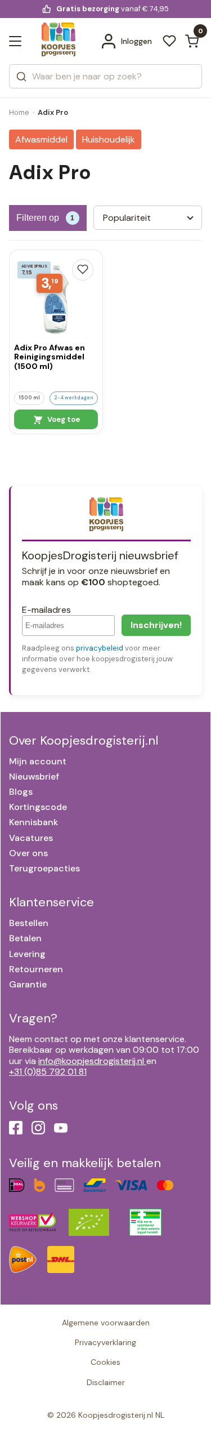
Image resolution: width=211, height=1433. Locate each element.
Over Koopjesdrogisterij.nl (83, 740)
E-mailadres (46, 610)
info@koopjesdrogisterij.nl (91, 1061)
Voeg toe (63, 419)
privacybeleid (99, 648)
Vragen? (33, 1018)
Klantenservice (51, 902)
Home (19, 112)
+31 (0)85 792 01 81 (48, 1072)
